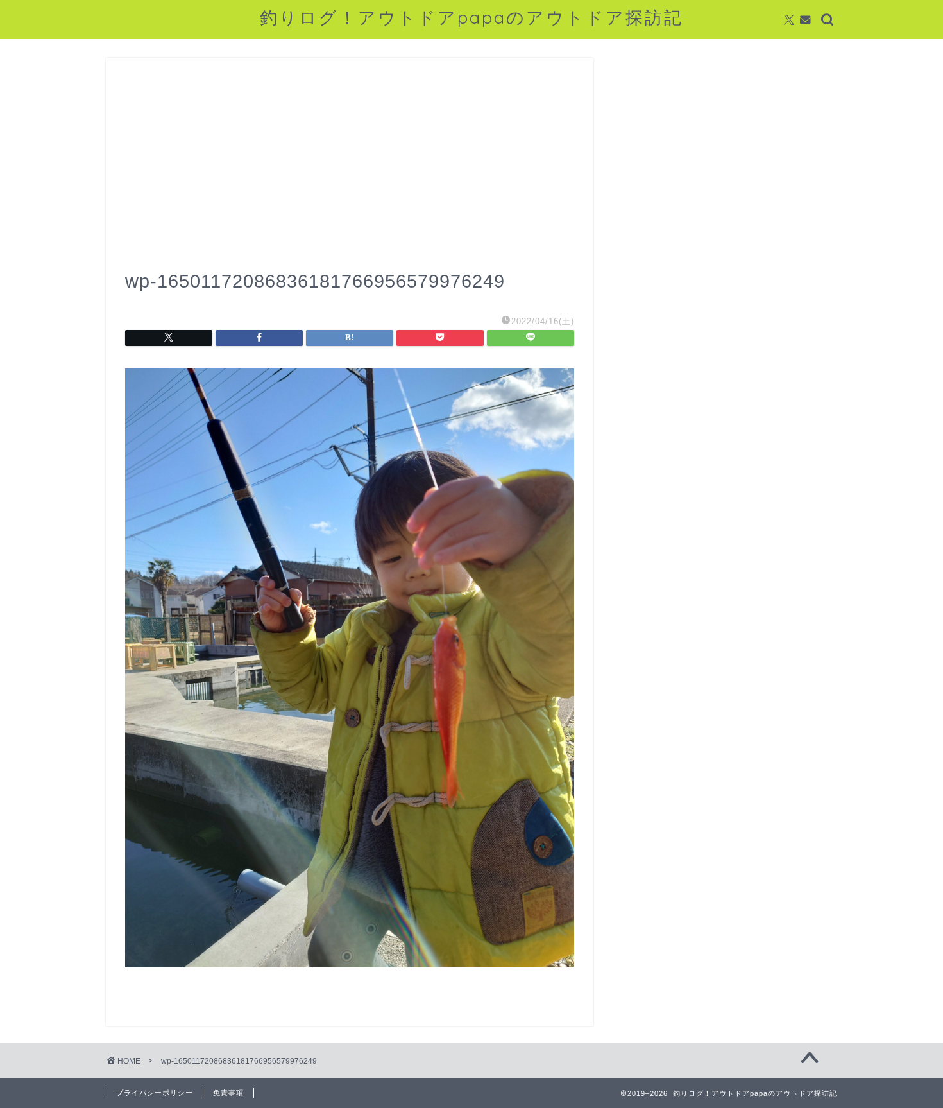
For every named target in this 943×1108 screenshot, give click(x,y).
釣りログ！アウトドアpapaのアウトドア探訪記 (471, 17)
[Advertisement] (349, 173)
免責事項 (228, 1092)
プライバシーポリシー (154, 1092)
